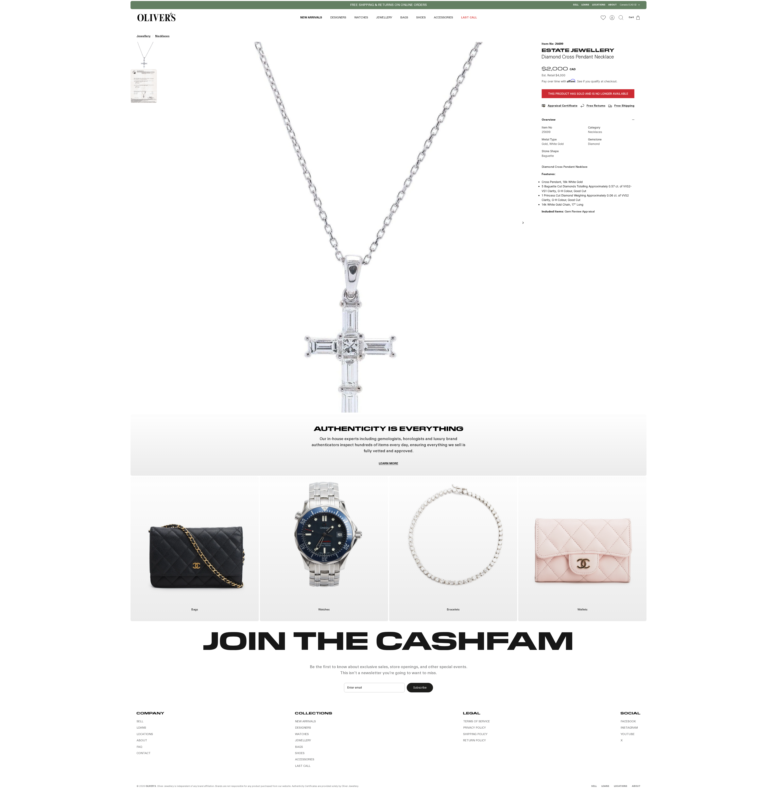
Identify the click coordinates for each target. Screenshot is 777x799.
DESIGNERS (338, 17)
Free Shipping (624, 106)
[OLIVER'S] (156, 17)
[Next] (441, 5)
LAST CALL (469, 17)
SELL (576, 5)
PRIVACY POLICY (474, 728)
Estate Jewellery (577, 50)
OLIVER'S (150, 786)
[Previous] (336, 5)
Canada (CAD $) (628, 4)
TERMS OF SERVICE (476, 721)
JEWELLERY (384, 17)
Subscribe (420, 687)
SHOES (421, 17)
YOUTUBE (628, 734)
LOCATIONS (598, 5)
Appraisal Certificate (562, 106)
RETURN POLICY (474, 740)
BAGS (404, 17)
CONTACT (144, 753)
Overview (548, 120)
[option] (344, 227)
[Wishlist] (603, 17)
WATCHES (361, 17)
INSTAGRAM (629, 728)
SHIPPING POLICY (475, 734)
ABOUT (612, 5)
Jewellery (144, 36)
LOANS (585, 5)
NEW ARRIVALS (311, 17)
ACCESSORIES (443, 17)
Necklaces (162, 36)
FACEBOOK (628, 721)
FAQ (139, 747)
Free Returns (596, 106)
